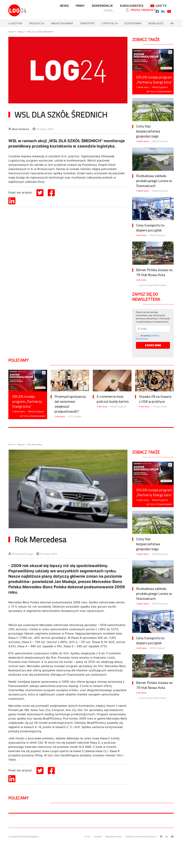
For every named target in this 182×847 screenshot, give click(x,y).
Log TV (161, 5)
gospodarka (132, 23)
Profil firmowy (143, 10)
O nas (87, 836)
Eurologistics (131, 5)
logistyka (15, 23)
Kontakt (98, 836)
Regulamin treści (113, 836)
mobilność (156, 23)
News (64, 5)
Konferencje (102, 5)
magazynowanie (62, 23)
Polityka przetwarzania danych (141, 836)
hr (172, 23)
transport (87, 23)
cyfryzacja (110, 23)
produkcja (36, 23)
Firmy (80, 5)
